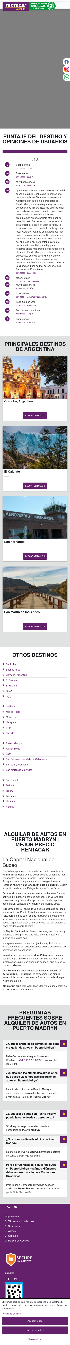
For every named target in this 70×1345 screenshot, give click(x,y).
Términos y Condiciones (21, 1221)
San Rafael (12, 780)
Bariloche (11, 664)
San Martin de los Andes (19, 769)
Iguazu (9, 690)
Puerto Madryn (14, 743)
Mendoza (11, 717)
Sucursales (14, 1226)
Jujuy (9, 696)
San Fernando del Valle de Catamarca (26, 759)
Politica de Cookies (18, 1240)
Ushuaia (10, 801)
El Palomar (12, 685)
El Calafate (12, 680)
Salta (8, 754)
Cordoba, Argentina (16, 675)
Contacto (13, 1235)
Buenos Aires (13, 669)
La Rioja (10, 706)
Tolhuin (10, 785)
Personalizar (35, 1339)
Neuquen (11, 722)
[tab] (35, 1045)
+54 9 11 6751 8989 (30, 1060)
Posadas (10, 733)
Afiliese (12, 1231)
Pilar (8, 727)
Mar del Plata (13, 711)
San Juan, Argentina (17, 764)
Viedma (10, 806)
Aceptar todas (35, 1320)
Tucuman (11, 796)
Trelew (9, 790)
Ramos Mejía (13, 748)
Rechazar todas (35, 1330)
